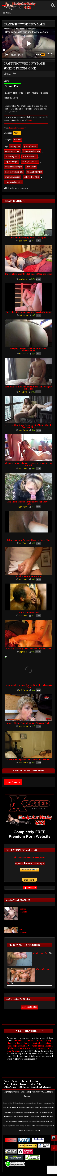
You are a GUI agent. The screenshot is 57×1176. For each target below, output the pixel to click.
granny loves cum (12, 177)
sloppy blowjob (11, 161)
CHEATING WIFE (31, 177)
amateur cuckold (12, 151)
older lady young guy (14, 171)
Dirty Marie (31, 166)
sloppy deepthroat (30, 161)
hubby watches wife (31, 151)
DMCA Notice (9, 1087)
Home (6, 1081)
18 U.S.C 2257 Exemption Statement (35, 1087)
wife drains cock (30, 156)
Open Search (30, 887)
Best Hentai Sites (29, 1007)
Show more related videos (28, 770)
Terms (23, 1084)
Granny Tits (15, 146)
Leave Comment (13, 782)
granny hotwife (30, 146)
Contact (15, 1081)
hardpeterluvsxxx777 (17, 128)
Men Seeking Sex (41, 953)
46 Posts (23, 932)
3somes (23, 909)
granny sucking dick (13, 182)
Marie (17, 133)
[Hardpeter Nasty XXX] (28, 5)
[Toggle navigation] (4, 5)
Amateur (17, 139)
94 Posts (23, 911)
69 (21, 929)
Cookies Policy (35, 1084)
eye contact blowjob (13, 166)
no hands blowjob (34, 171)
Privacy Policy (10, 1084)
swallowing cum (12, 156)
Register (34, 1081)
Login (29, 120)
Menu (8, 13)
